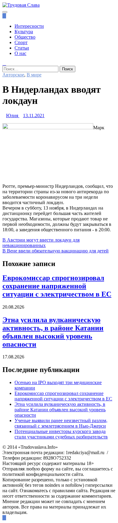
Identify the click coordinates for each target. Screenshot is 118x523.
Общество (25, 37)
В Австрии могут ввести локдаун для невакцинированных (41, 242)
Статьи (22, 47)
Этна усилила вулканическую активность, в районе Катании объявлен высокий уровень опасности (52, 332)
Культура (24, 31)
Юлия (12, 115)
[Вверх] (4, 517)
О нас (20, 53)
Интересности (29, 26)
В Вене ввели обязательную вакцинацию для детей (55, 250)
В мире (34, 74)
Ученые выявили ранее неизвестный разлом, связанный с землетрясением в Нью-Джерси (61, 423)
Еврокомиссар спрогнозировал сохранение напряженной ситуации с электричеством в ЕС (56, 286)
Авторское (13, 74)
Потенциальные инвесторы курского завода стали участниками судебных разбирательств (61, 434)
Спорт (21, 42)
